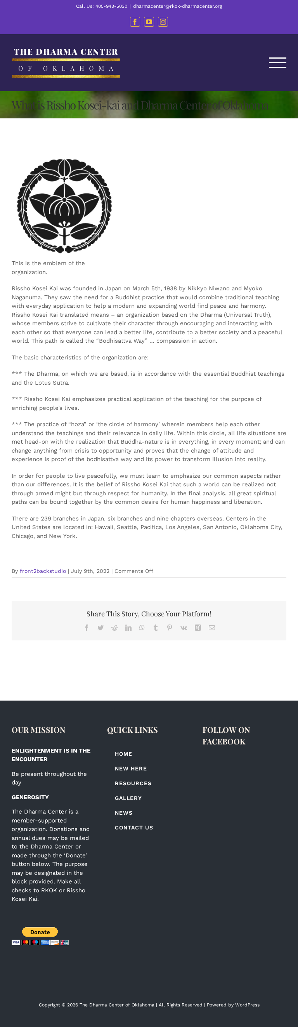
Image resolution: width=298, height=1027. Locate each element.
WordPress (247, 1005)
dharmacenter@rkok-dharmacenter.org (177, 6)
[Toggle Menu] (277, 62)
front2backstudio (43, 571)
